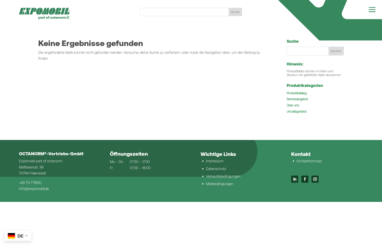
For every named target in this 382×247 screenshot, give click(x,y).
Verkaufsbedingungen (223, 176)
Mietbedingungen (219, 184)
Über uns (293, 105)
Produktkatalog (297, 93)
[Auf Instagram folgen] (315, 179)
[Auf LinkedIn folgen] (294, 179)
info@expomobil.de (34, 189)
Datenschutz (216, 169)
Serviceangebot (297, 99)
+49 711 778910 (30, 183)
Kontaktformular (309, 161)
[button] (336, 51)
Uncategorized (296, 111)
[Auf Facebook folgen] (304, 179)
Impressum (214, 161)
